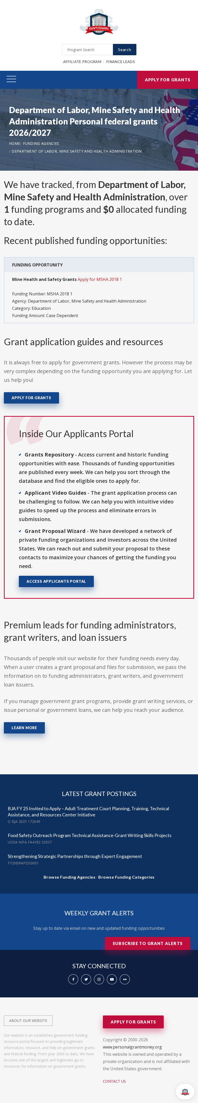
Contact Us (114, 1081)
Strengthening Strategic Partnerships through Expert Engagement (75, 856)
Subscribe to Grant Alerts (148, 943)
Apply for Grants (167, 79)
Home (14, 143)
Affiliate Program (82, 61)
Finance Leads (120, 61)
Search (124, 49)
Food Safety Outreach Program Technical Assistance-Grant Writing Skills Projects (89, 835)
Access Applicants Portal (56, 581)
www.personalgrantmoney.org (132, 1047)
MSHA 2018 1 (59, 294)
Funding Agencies (41, 143)
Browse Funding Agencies (70, 876)
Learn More (24, 728)
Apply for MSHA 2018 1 (100, 279)
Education (41, 308)
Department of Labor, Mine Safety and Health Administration (77, 151)
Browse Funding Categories (126, 876)
